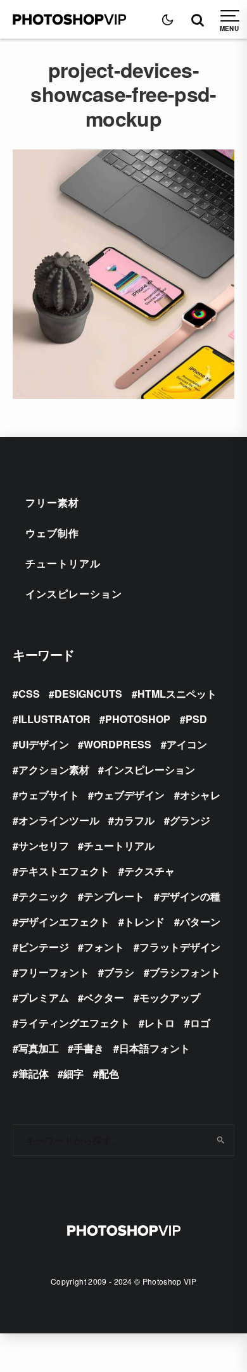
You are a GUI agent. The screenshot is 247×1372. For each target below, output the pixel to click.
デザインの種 (190, 896)
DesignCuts (88, 693)
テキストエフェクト (64, 871)
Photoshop (137, 719)
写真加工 (38, 1048)
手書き (88, 1048)
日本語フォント (154, 1048)
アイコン (187, 744)
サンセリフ (43, 845)
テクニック (43, 896)
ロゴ (200, 1023)
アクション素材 (53, 769)
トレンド (144, 921)
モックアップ (169, 997)
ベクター (104, 997)
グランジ (190, 820)
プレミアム (43, 997)
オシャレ (200, 795)
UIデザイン (43, 744)
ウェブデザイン (129, 795)
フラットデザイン (179, 947)
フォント (104, 947)
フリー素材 (52, 502)
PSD (196, 719)
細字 (73, 1073)
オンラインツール (58, 820)
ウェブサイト (48, 795)
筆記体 (33, 1073)
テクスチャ (149, 871)
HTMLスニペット (177, 693)
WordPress (117, 744)
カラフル (134, 820)
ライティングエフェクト (74, 1023)
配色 (109, 1073)
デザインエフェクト (64, 921)
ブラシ (119, 972)
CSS (29, 693)
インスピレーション (73, 593)
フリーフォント (53, 972)
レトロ (159, 1023)
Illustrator (54, 719)
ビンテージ (43, 947)
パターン (200, 921)
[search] (220, 1140)
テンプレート (114, 896)
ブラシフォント (184, 972)
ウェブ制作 (52, 533)
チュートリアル (63, 563)
